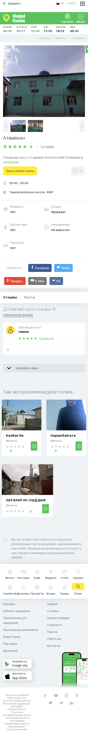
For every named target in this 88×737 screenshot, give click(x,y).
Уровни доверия (58, 618)
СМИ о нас (54, 639)
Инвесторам (11, 636)
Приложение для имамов (20, 630)
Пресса (52, 632)
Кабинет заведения (16, 611)
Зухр (35, 29)
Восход (22, 29)
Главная (44, 38)
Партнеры (10, 643)
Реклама (9, 604)
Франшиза (10, 650)
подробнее (11, 162)
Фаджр (7, 29)
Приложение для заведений (15, 620)
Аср (48, 29)
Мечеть (60, 38)
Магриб (61, 29)
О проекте (54, 625)
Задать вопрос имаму (20, 171)
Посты (29, 297)
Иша (74, 29)
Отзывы (10, 297)
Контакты (53, 645)
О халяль (53, 611)
